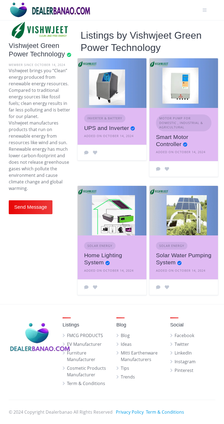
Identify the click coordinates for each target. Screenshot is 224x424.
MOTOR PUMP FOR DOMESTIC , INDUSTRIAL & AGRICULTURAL (181, 122)
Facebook (184, 335)
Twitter (182, 344)
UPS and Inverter (106, 128)
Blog (125, 335)
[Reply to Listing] (86, 152)
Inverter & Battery (104, 118)
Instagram (185, 362)
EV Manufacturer (84, 344)
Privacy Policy (130, 412)
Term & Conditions (86, 383)
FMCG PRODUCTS (85, 335)
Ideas (126, 344)
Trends (128, 377)
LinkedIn (183, 353)
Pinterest (184, 370)
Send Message (30, 207)
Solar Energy (99, 246)
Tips (125, 368)
